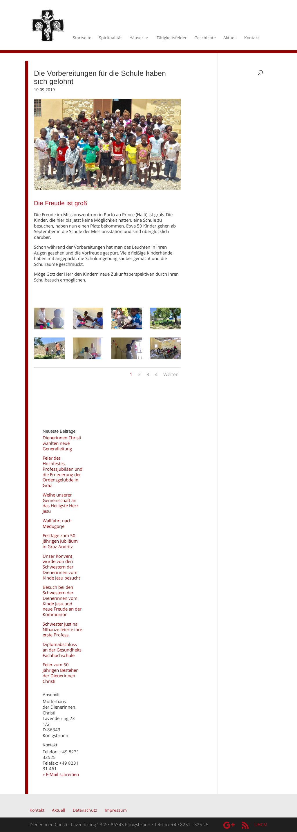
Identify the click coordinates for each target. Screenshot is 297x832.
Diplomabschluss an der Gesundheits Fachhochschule (62, 649)
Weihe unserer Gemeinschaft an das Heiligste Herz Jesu (60, 503)
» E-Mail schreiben (61, 774)
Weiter (170, 374)
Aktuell (230, 38)
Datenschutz (85, 810)
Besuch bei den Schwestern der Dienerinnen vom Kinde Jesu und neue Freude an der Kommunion (62, 600)
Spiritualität (110, 38)
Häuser (136, 38)
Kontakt (251, 38)
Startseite (82, 38)
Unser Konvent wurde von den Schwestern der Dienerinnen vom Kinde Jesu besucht (61, 567)
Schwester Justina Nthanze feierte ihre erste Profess (62, 629)
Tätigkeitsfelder (172, 38)
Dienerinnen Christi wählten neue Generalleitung (62, 443)
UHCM (260, 824)
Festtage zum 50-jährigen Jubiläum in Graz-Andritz (60, 541)
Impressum (116, 810)
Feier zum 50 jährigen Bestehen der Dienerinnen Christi (61, 673)
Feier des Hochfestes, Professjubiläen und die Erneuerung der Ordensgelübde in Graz (62, 471)
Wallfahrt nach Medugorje (57, 523)
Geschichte (205, 38)
